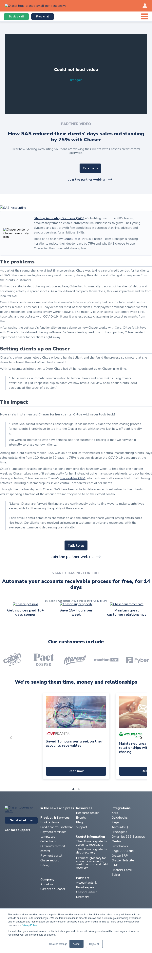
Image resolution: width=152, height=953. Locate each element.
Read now (76, 771)
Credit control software (56, 827)
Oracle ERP (120, 855)
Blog (79, 822)
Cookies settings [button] (58, 943)
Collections (48, 841)
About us (46, 884)
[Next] (141, 737)
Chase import (49, 860)
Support (81, 827)
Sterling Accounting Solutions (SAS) (59, 218)
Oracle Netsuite (123, 860)
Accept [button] (76, 943)
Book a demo (50, 822)
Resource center (87, 813)
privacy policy (98, 600)
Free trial (42, 16)
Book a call (16, 16)
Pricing (44, 865)
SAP (115, 865)
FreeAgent (119, 832)
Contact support (17, 830)
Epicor (116, 875)
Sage (115, 822)
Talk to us (90, 168)
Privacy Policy (29, 925)
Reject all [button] (94, 943)
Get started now (21, 820)
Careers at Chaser (52, 889)
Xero (115, 813)
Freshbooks (120, 846)
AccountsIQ (120, 827)
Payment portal (51, 855)
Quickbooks (120, 817)
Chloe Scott (72, 239)
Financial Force (122, 870)
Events (81, 817)
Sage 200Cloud (123, 851)
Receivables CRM (72, 478)
